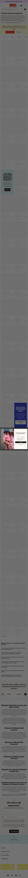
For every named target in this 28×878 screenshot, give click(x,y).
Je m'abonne (20, 442)
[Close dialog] (26, 429)
